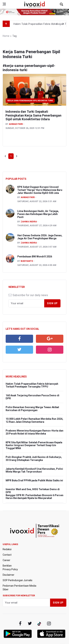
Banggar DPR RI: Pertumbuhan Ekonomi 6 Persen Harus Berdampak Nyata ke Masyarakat (34, 497)
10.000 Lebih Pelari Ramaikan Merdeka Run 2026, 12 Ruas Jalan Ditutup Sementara (34, 420)
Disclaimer (8, 574)
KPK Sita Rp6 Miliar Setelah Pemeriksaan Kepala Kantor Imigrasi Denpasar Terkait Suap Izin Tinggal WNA (34, 445)
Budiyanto (27, 261)
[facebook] (19, 339)
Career (6, 560)
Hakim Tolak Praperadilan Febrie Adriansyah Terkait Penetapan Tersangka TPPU (32, 385)
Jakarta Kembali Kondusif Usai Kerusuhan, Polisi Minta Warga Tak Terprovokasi (34, 470)
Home (6, 36)
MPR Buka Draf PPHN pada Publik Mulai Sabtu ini (34, 480)
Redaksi (7, 549)
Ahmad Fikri (16, 124)
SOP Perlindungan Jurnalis (17, 580)
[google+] (39, 624)
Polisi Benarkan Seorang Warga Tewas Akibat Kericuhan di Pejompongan (32, 409)
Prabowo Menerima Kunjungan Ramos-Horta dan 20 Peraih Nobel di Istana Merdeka (34, 432)
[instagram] (49, 350)
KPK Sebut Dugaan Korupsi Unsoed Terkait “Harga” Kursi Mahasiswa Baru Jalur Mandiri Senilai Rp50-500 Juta (39, 190)
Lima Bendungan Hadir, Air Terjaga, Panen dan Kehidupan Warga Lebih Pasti (38, 214)
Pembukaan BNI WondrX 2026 (34, 256)
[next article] (57, 24)
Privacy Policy (10, 569)
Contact (7, 554)
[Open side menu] (4, 4)
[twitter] (19, 350)
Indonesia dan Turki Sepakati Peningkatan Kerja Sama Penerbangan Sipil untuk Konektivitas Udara (33, 115)
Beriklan (7, 565)
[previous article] (63, 24)
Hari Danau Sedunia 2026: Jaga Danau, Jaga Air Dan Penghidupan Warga (39, 237)
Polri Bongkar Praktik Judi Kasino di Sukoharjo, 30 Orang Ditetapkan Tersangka (34, 458)
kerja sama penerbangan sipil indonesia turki (30, 101)
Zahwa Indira (29, 221)
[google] (49, 339)
